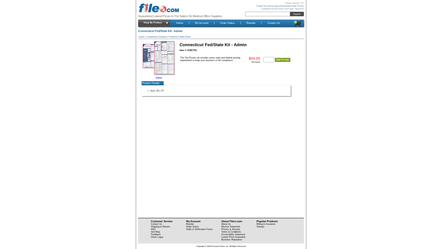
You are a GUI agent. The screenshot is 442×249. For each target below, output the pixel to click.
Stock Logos (157, 237)
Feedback (156, 234)
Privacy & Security (230, 229)
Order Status (227, 23)
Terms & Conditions (231, 231)
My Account (201, 23)
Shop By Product (152, 22)
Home (179, 23)
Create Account (264, 6)
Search (296, 14)
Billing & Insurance (266, 224)
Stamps (260, 226)
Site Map (155, 231)
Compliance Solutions (157, 37)
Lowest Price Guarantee (233, 237)
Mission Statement (230, 226)
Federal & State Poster (180, 37)
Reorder (251, 23)
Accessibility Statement (233, 234)
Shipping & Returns (160, 226)
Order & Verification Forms (199, 229)
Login (276, 6)
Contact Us (273, 23)
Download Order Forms (292, 6)
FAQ (153, 229)
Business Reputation (231, 239)
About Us (226, 224)
